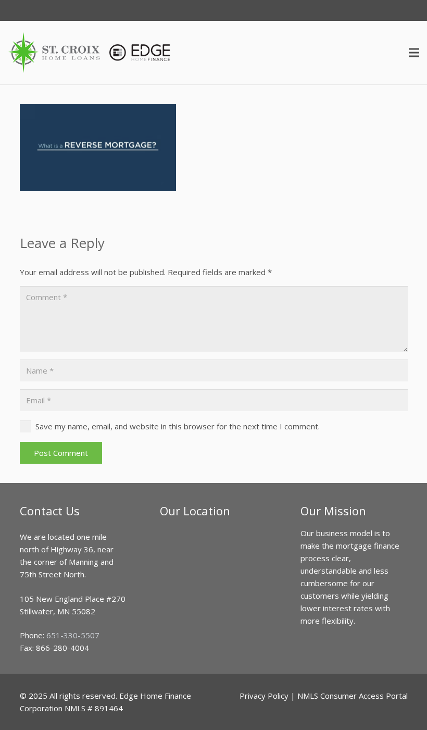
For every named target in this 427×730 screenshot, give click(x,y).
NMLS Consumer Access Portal (352, 695)
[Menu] (414, 53)
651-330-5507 (72, 635)
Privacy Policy (264, 695)
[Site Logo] (89, 52)
